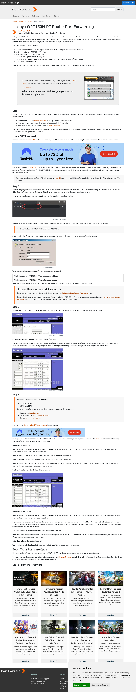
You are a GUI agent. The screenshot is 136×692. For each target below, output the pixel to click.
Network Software (66, 681)
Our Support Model (38, 681)
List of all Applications (33, 418)
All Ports (63, 686)
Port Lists (35, 3)
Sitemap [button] (57, 16)
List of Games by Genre (41, 416)
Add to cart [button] (127, 3)
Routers (27, 3)
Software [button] (35, 16)
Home (14, 22)
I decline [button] (85, 685)
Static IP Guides (54, 125)
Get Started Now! (28, 87)
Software (43, 3)
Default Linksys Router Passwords (75, 293)
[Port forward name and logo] (10, 2)
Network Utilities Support (40, 679)
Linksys (29, 22)
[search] (67, 3)
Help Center (53, 3)
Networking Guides (38, 684)
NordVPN (33, 168)
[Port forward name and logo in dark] (24, 9)
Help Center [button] (46, 16)
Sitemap (62, 3)
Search (119, 9)
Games (62, 688)
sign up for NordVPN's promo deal (35, 425)
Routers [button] (16, 16)
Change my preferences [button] (100, 685)
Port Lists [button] (25, 16)
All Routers (64, 684)
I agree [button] (76, 685)
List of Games (34, 413)
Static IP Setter (40, 121)
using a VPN (31, 140)
